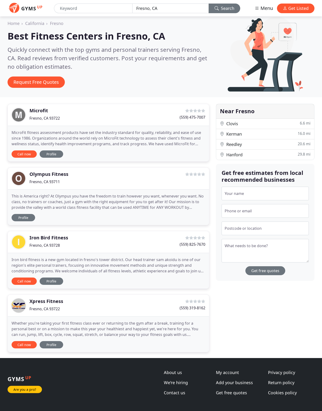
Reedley (267, 144)
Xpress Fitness (46, 301)
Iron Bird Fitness (48, 237)
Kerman (267, 134)
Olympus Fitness (48, 174)
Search (227, 8)
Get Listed (298, 8)
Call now (24, 154)
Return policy (281, 382)
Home (14, 23)
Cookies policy (282, 392)
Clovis (267, 123)
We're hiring (176, 382)
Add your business (234, 382)
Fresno (56, 23)
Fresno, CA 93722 (44, 118)
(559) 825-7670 (192, 244)
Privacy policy (281, 372)
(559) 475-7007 (192, 117)
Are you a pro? (24, 389)
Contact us (174, 392)
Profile (51, 154)
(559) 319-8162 (192, 307)
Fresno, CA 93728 (44, 245)
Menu (266, 8)
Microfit (38, 110)
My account (227, 372)
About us (173, 372)
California (34, 23)
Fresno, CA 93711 (44, 181)
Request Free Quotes (36, 82)
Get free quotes (265, 270)
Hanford (267, 154)
